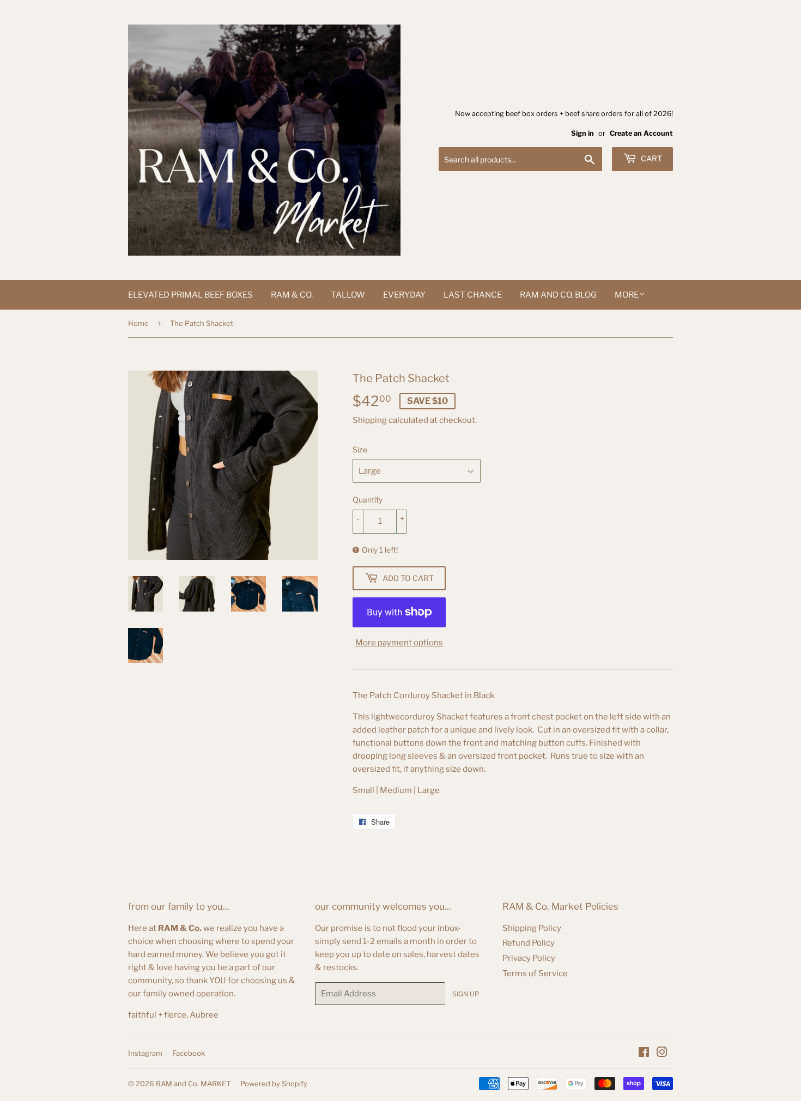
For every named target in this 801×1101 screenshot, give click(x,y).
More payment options (399, 643)
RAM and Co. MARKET (193, 1083)
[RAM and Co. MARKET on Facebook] (644, 1053)
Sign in (582, 133)
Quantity (368, 499)
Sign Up (465, 994)
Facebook (188, 1053)
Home (138, 323)
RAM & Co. (292, 295)
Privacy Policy (528, 958)
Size (360, 449)
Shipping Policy (531, 928)
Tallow (348, 295)
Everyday (404, 295)
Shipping (370, 420)
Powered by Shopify (273, 1083)
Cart (650, 158)
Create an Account (641, 133)
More (627, 295)
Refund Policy (528, 943)
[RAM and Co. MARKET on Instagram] (662, 1053)
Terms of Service (535, 973)
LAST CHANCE (473, 295)
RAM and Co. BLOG (558, 295)
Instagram (145, 1053)
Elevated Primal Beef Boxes (190, 295)
